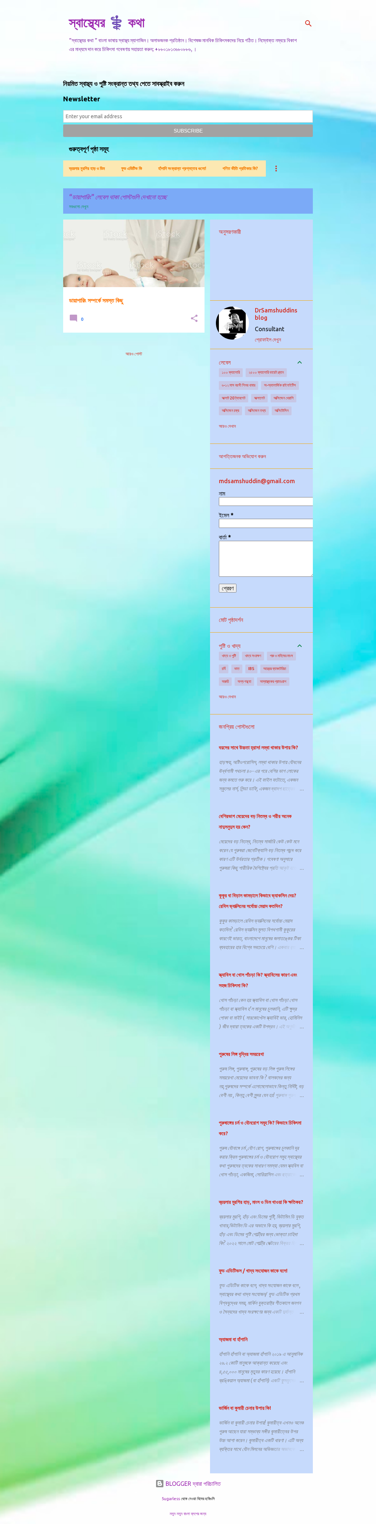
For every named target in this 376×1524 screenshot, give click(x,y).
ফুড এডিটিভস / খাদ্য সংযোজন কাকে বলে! (253, 1271)
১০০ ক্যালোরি (231, 372)
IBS (251, 668)
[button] (194, 319)
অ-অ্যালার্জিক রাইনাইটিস (280, 385)
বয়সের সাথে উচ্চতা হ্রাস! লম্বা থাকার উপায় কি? (258, 747)
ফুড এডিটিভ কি (131, 168)
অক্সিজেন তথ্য (257, 410)
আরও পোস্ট (134, 353)
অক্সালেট (259, 398)
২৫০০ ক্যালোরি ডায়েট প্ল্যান (266, 372)
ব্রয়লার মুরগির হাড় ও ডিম (87, 168)
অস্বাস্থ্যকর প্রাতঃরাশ (273, 681)
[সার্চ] (308, 23)
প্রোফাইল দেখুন (268, 340)
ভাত (236, 668)
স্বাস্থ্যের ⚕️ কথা (107, 22)
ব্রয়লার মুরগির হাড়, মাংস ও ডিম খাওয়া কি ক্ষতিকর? (261, 1202)
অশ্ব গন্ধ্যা (244, 681)
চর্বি (223, 668)
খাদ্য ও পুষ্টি (229, 656)
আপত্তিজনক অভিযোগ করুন (242, 456)
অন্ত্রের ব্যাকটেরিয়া (274, 668)
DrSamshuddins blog (276, 314)
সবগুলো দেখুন (78, 206)
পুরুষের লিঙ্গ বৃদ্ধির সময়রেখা (241, 1054)
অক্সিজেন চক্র (230, 410)
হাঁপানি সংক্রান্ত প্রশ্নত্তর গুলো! (182, 168)
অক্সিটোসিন (282, 410)
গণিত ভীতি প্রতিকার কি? (240, 168)
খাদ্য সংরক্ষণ (253, 656)
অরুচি (225, 681)
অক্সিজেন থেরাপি (283, 398)
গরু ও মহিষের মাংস (281, 656)
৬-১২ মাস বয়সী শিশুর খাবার (238, 385)
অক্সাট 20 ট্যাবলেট (233, 398)
